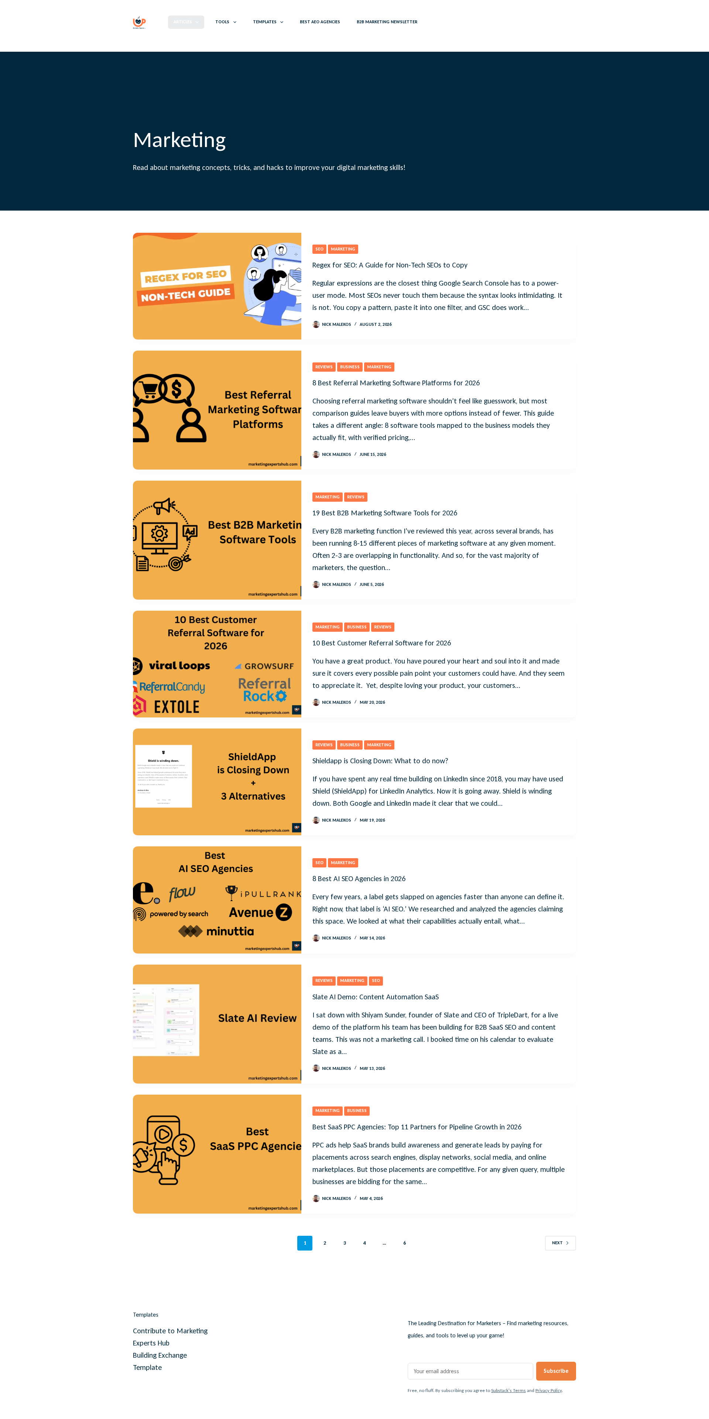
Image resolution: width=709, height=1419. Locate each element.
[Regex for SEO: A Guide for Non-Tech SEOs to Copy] (217, 286)
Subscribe (556, 1370)
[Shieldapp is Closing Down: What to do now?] (217, 782)
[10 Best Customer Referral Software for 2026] (217, 664)
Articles (183, 21)
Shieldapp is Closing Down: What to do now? (380, 760)
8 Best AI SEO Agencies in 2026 (358, 878)
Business (350, 366)
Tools (222, 21)
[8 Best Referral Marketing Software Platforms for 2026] (217, 410)
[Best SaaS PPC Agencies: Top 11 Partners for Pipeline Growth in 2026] (217, 1154)
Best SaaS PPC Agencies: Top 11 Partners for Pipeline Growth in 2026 (416, 1126)
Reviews (324, 366)
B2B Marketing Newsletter (387, 21)
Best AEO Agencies (320, 21)
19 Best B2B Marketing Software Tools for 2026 (384, 512)
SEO (319, 249)
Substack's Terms (508, 1390)
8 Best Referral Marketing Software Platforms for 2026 (396, 382)
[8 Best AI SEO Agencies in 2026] (217, 899)
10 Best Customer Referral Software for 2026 (381, 642)
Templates (265, 21)
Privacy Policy (548, 1390)
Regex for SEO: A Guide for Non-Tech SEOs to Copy (389, 264)
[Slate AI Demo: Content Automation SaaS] (217, 1024)
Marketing (343, 249)
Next (557, 1242)
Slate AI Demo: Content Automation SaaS (375, 996)
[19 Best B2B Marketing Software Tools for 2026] (217, 540)
